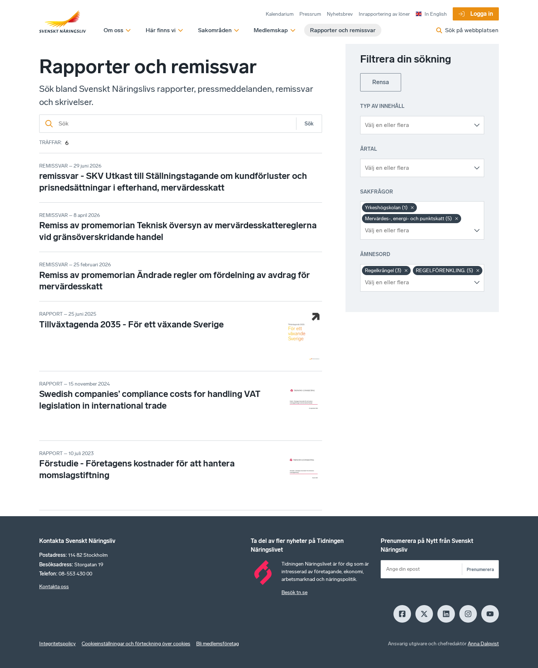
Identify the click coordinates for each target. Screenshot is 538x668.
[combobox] (416, 125)
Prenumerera (480, 569)
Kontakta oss (54, 586)
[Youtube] (490, 614)
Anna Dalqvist (483, 644)
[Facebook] (402, 614)
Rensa (380, 82)
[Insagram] (468, 614)
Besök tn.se (294, 592)
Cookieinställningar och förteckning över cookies (136, 644)
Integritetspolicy (57, 644)
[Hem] (62, 22)
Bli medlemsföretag (217, 644)
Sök (309, 124)
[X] (424, 614)
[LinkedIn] (446, 614)
